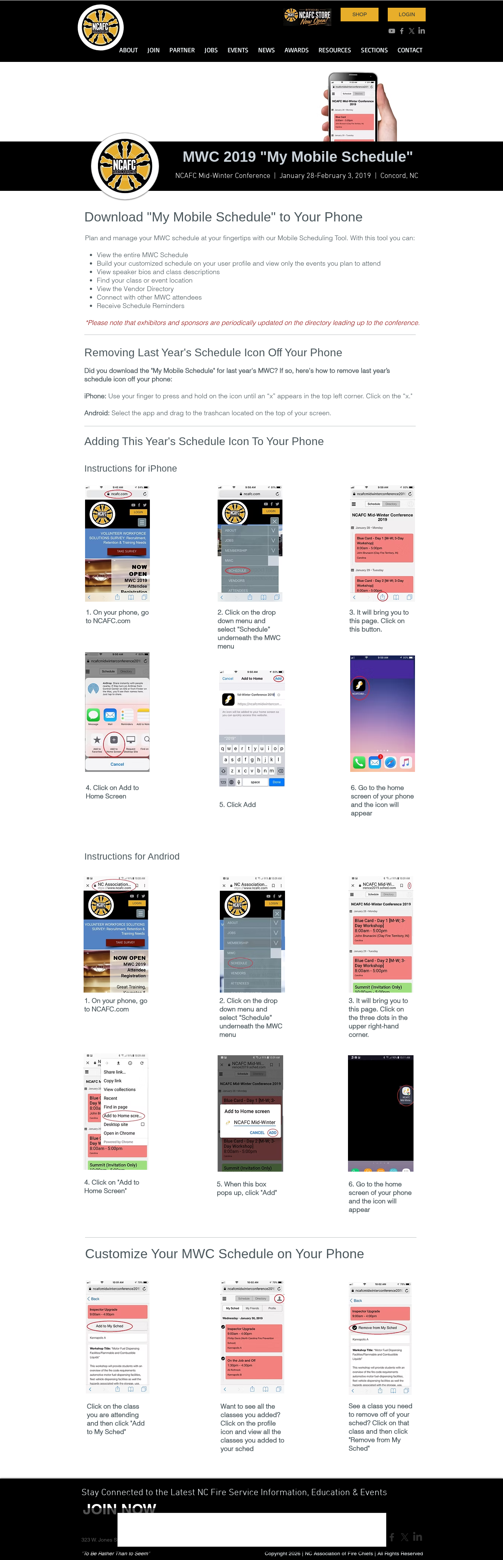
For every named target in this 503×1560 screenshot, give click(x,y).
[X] (412, 31)
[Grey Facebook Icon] (402, 31)
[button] (129, 50)
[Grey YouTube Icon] (392, 31)
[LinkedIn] (422, 31)
